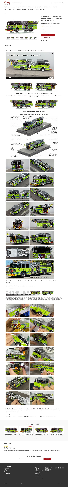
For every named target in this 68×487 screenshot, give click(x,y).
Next (38, 38)
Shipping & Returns (48, 469)
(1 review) (46, 26)
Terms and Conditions (48, 467)
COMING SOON (37, 468)
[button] (50, 26)
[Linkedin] (46, 40)
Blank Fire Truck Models (17, 9)
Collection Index (37, 471)
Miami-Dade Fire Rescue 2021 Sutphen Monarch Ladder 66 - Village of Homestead (41, 435)
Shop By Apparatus (31, 9)
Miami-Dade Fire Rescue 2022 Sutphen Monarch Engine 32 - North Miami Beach (26, 435)
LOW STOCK (37, 467)
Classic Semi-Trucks (7, 9)
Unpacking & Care (47, 470)
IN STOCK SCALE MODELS (39, 470)
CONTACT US (37, 473)
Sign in (56, 2)
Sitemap (46, 471)
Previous (5, 38)
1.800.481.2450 (7, 473)
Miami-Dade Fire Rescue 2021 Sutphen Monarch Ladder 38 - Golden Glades (56, 435)
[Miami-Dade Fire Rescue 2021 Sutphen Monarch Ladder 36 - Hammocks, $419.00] (11, 430)
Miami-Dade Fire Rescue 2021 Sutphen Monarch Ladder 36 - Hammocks (10, 435)
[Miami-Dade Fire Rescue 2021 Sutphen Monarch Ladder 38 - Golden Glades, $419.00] (57, 430)
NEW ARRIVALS (37, 469)
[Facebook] (41, 40)
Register (59, 2)
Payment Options (47, 468)
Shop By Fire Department (40, 9)
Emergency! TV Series (38, 472)
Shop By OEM (24, 9)
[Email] (43, 40)
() (63, 2)
